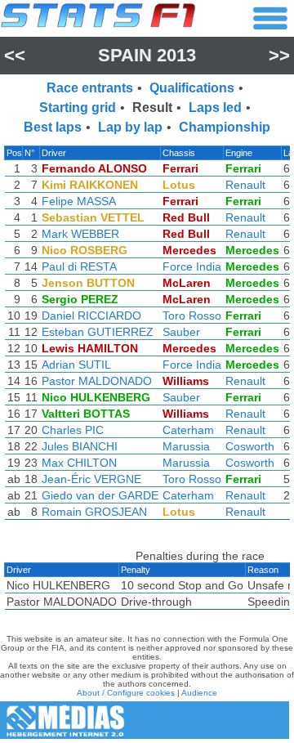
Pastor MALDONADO (97, 380)
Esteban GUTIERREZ (98, 331)
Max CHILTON (79, 462)
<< (14, 55)
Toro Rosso (192, 315)
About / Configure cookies (126, 692)
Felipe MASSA (79, 201)
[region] (147, 336)
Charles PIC (73, 429)
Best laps (53, 127)
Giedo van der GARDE (100, 495)
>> (279, 55)
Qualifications (191, 88)
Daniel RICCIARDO (91, 315)
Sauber (181, 331)
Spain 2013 (147, 55)
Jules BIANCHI (80, 446)
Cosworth (249, 446)
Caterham (188, 429)
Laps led (215, 107)
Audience (199, 692)
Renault (245, 184)
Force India (192, 266)
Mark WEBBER (80, 233)
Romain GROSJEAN (94, 511)
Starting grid (77, 107)
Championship (224, 127)
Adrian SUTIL (76, 364)
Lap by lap (130, 127)
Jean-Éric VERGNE (91, 479)
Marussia (186, 446)
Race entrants (90, 88)
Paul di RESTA (79, 266)
